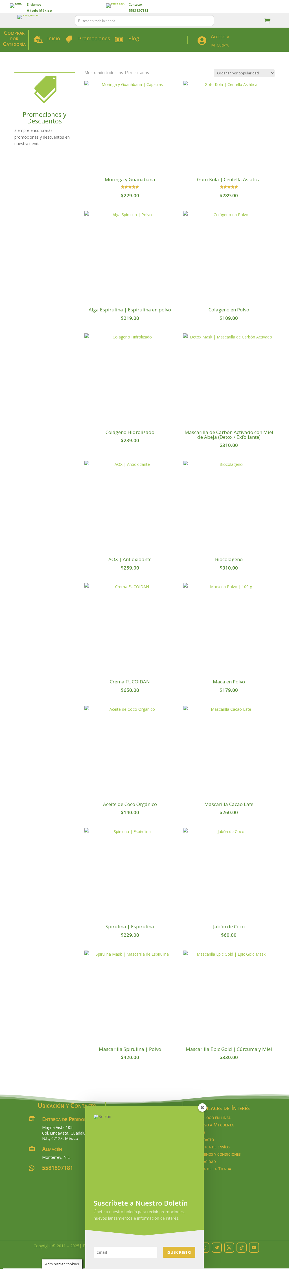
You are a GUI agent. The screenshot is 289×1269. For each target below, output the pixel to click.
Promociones (94, 38)
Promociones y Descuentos (45, 117)
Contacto (135, 4)
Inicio (53, 38)
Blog (133, 38)
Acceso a (220, 36)
